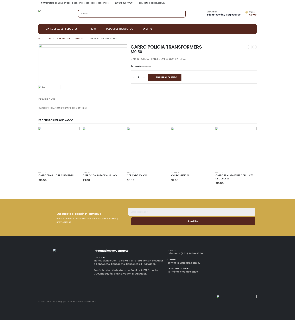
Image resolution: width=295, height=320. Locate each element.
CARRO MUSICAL (180, 175)
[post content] (59, 147)
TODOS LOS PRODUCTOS (119, 28)
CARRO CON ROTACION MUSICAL (100, 175)
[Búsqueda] (181, 13)
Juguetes (146, 66)
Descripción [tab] (46, 99)
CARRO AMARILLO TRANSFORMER (56, 175)
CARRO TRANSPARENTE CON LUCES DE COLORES (234, 177)
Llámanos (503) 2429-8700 (185, 253)
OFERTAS (147, 28)
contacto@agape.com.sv (183, 263)
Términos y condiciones (182, 271)
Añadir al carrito (166, 77)
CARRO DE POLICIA (137, 175)
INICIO (92, 28)
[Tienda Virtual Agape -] (53, 14)
